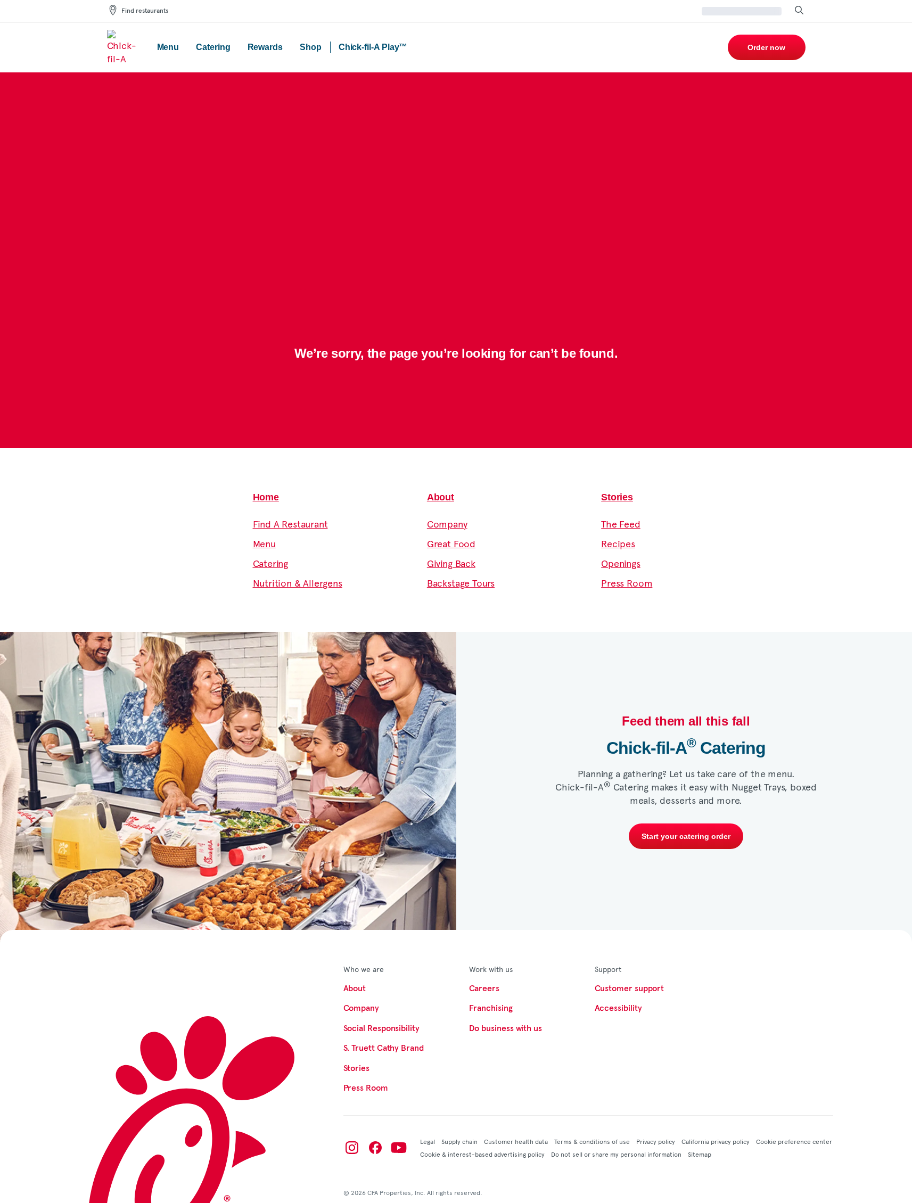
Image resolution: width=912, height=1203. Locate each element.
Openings (620, 563)
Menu (264, 543)
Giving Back (451, 563)
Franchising (491, 1008)
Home (266, 497)
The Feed (620, 523)
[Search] (799, 11)
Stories (617, 497)
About (440, 497)
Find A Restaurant (290, 523)
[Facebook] (375, 1147)
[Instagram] (351, 1147)
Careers (484, 988)
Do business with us (505, 1028)
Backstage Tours (461, 582)
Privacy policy (655, 1141)
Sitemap (699, 1154)
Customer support (629, 988)
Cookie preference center (794, 1141)
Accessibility (618, 1008)
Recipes (618, 543)
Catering (271, 563)
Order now (766, 47)
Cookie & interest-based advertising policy (482, 1154)
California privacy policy (715, 1141)
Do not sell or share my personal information (616, 1154)
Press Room (626, 582)
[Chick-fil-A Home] (123, 47)
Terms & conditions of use (592, 1141)
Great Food (451, 543)
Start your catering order (686, 836)
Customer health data (516, 1141)
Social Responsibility (381, 1028)
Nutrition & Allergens (297, 582)
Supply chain (459, 1141)
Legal (427, 1141)
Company (447, 523)
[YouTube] (398, 1147)
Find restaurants (144, 11)
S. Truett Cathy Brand (383, 1048)
